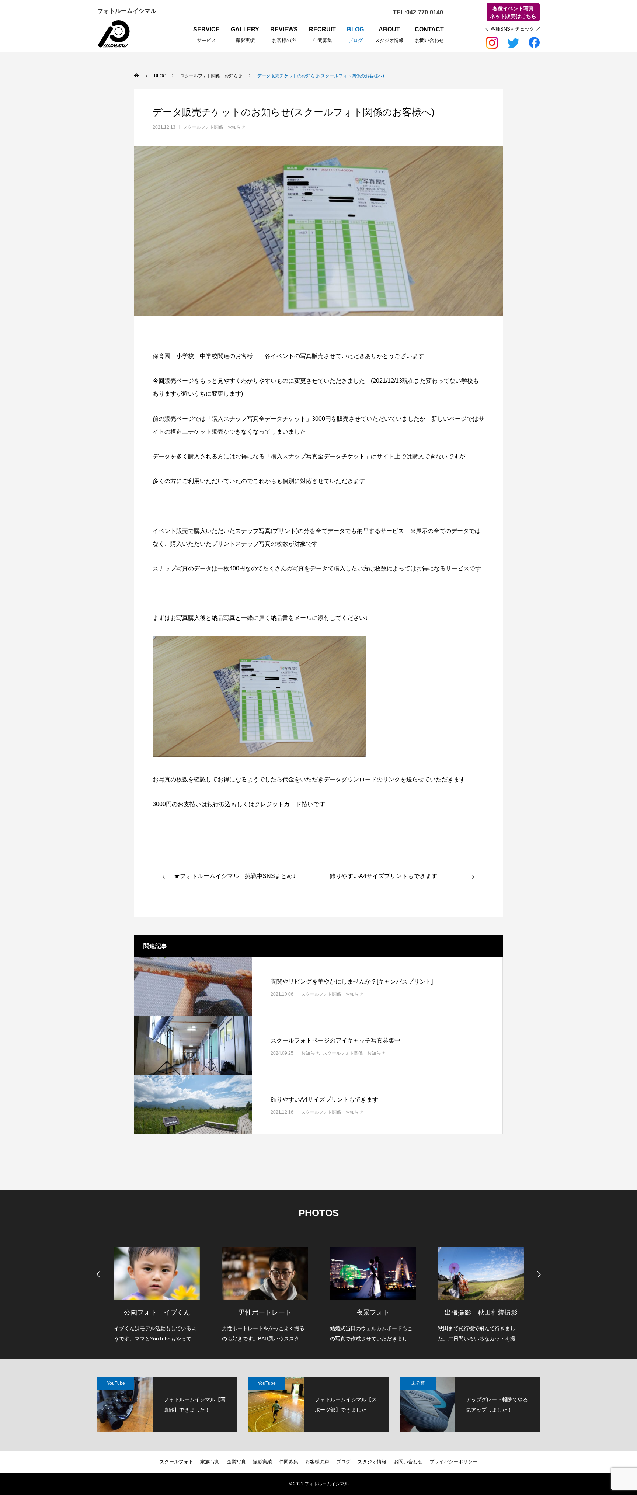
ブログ (343, 1461)
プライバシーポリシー (453, 1461)
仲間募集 (288, 1461)
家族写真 (209, 1461)
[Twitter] (513, 41)
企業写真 (236, 1461)
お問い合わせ (408, 1461)
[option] (157, 1290)
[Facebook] (533, 41)
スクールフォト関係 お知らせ (214, 127)
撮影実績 (262, 1461)
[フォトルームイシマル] (113, 34)
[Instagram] (492, 41)
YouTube (116, 1383)
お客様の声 (317, 1461)
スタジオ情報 (372, 1461)
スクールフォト (176, 1461)
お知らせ (310, 1052)
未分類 (418, 1383)
